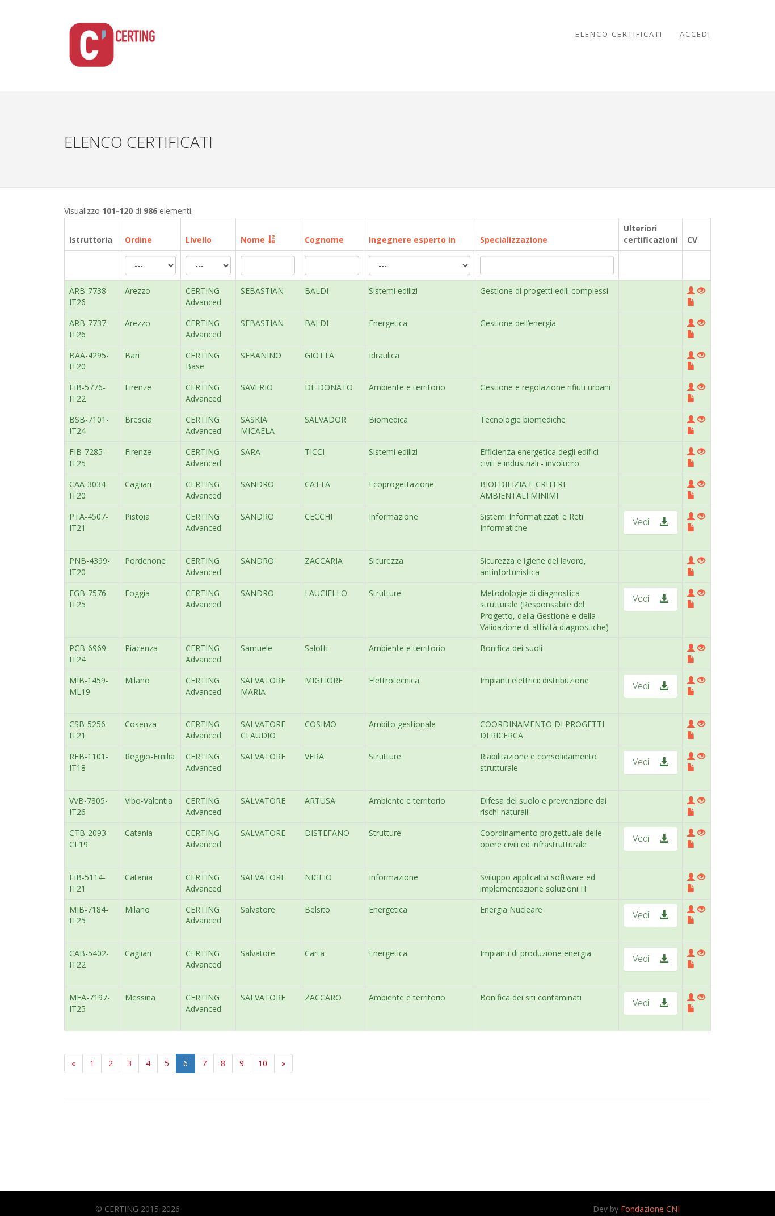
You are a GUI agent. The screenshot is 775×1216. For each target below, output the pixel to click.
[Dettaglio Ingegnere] (691, 290)
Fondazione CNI (650, 1209)
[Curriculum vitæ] (691, 302)
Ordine (138, 239)
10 (262, 1063)
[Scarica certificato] (701, 290)
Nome (253, 239)
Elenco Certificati (619, 34)
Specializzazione (513, 239)
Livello (199, 239)
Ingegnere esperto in (412, 239)
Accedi (695, 34)
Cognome (324, 239)
